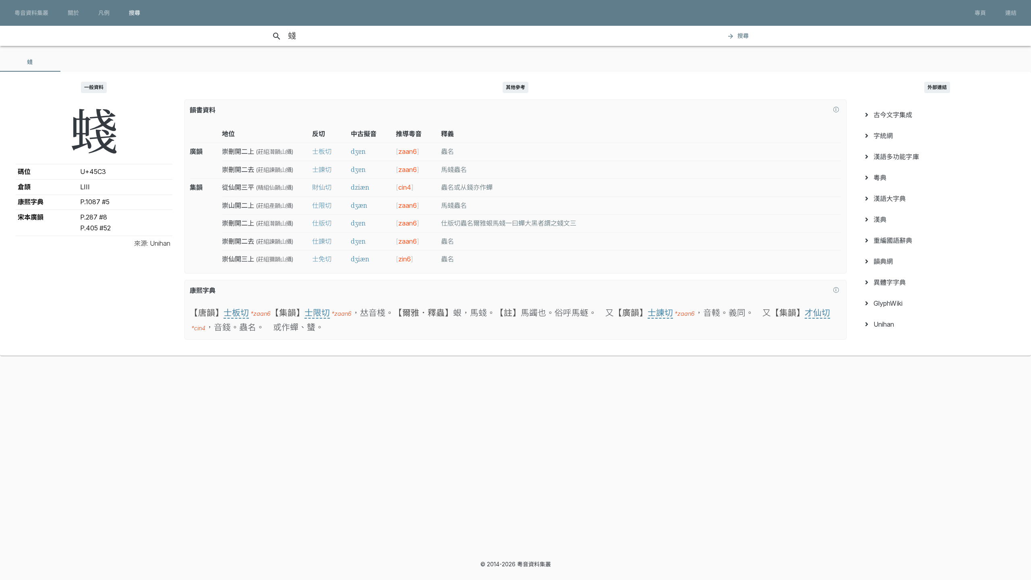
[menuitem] (937, 115)
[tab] (30, 62)
